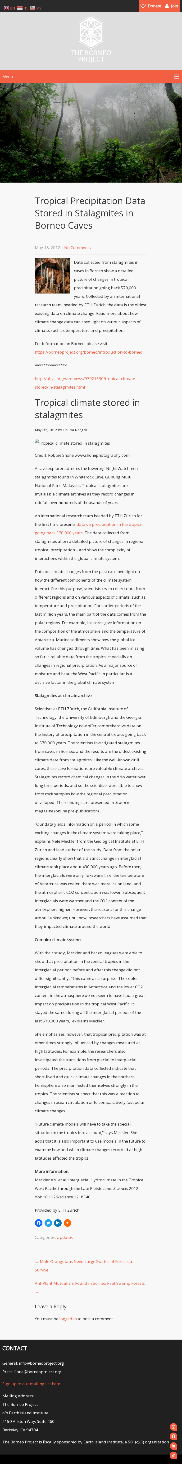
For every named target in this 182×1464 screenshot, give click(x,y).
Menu (7, 76)
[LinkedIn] (173, 1446)
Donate (154, 6)
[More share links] (67, 1223)
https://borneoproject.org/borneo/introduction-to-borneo (88, 352)
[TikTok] (173, 1455)
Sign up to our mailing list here (31, 1383)
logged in (68, 1318)
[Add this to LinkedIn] (58, 1223)
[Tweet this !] (48, 1223)
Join (174, 6)
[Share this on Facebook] (38, 1223)
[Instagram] (173, 1427)
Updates (65, 1237)
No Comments (77, 247)
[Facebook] (173, 1436)
